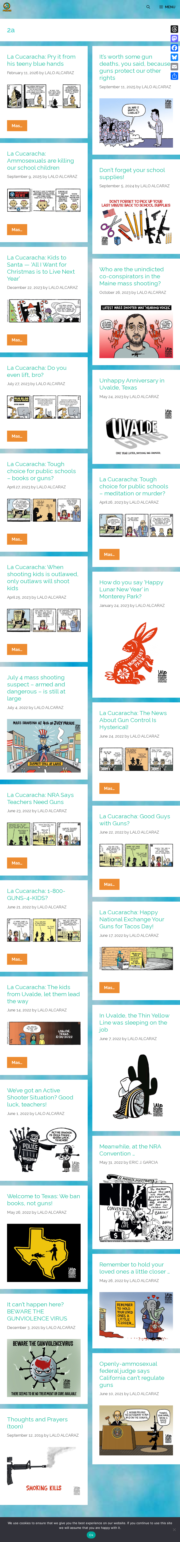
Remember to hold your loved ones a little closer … (134, 1268)
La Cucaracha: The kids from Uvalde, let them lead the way (43, 994)
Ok (91, 1535)
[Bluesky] (174, 57)
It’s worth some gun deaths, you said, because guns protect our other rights (134, 67)
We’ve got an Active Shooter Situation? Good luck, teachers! (40, 1097)
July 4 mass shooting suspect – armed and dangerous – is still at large (36, 688)
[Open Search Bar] (148, 7)
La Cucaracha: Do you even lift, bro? (37, 371)
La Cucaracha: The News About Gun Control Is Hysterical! (133, 720)
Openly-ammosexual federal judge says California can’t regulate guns (131, 1374)
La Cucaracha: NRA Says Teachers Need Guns (40, 798)
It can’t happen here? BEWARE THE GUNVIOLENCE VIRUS (37, 1311)
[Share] (174, 76)
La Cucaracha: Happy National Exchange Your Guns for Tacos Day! (131, 919)
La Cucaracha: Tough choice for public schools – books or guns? (41, 471)
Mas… (19, 127)
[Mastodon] (174, 38)
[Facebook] (174, 48)
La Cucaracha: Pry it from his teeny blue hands (41, 60)
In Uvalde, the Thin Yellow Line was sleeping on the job (134, 1022)
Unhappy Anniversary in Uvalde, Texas (132, 384)
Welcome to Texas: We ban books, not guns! (43, 1200)
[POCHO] (7, 7)
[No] (174, 1529)
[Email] (174, 66)
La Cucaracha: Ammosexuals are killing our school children (40, 160)
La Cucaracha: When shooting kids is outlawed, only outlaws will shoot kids (43, 577)
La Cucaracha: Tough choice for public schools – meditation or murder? (133, 486)
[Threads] (174, 29)
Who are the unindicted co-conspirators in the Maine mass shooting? (131, 276)
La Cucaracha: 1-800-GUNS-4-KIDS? (36, 894)
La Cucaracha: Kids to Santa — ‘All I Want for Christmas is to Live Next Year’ (41, 268)
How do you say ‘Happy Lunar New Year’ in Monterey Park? (131, 589)
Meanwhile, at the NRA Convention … (130, 1150)
